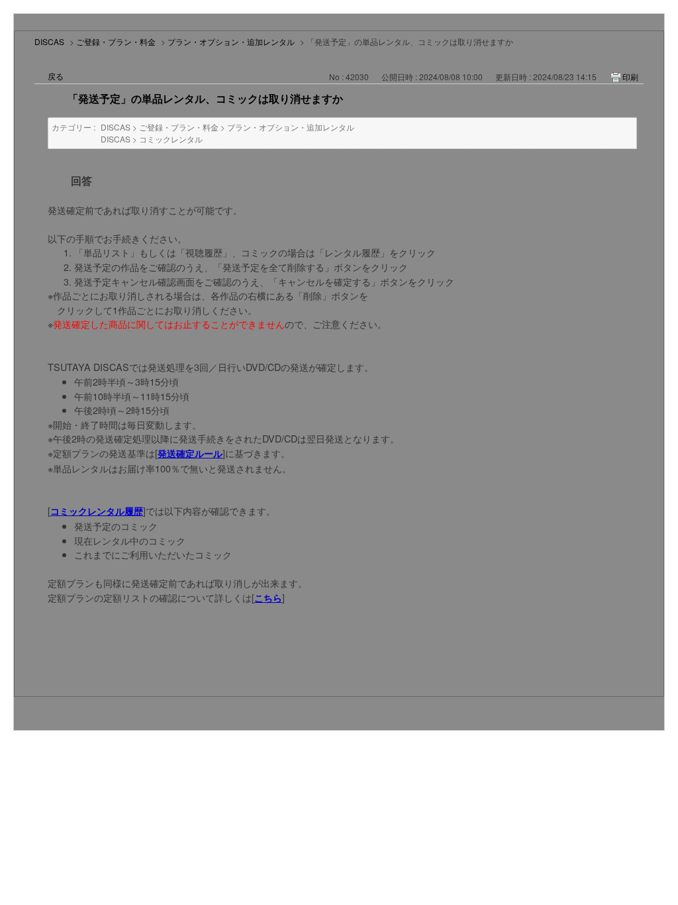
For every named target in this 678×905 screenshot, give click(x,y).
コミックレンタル (171, 138)
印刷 (630, 76)
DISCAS (49, 41)
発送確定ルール (190, 453)
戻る (56, 75)
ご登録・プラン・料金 (116, 41)
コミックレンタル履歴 (96, 510)
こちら (268, 597)
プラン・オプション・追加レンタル (231, 41)
